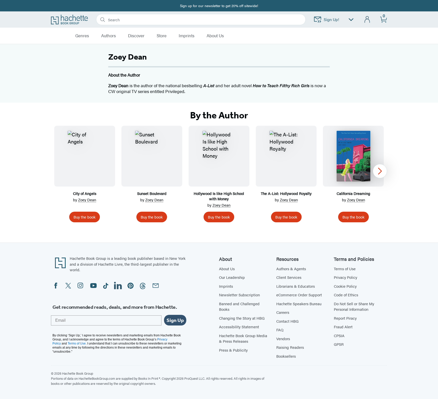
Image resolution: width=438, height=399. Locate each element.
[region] (219, 176)
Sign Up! (331, 19)
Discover (136, 36)
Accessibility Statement (239, 326)
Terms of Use (345, 268)
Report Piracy (345, 318)
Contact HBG (287, 321)
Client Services (288, 277)
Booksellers (286, 356)
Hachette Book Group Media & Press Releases (243, 338)
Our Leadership (232, 277)
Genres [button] (82, 36)
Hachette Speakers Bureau (298, 303)
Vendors (283, 338)
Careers (282, 312)
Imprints (186, 36)
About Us (227, 268)
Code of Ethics (346, 294)
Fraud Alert (343, 326)
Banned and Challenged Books (239, 306)
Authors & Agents (291, 268)
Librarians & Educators (295, 286)
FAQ (279, 329)
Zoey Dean (87, 199)
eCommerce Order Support (299, 294)
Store (162, 36)
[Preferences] (351, 19)
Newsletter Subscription (239, 294)
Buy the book (85, 217)
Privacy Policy (345, 277)
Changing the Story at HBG (242, 318)
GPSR (339, 344)
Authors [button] (108, 36)
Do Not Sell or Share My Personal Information (354, 306)
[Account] (367, 19)
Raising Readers (290, 347)
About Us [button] (215, 36)
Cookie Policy (345, 286)
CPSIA (339, 335)
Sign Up (175, 320)
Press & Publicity (233, 350)
